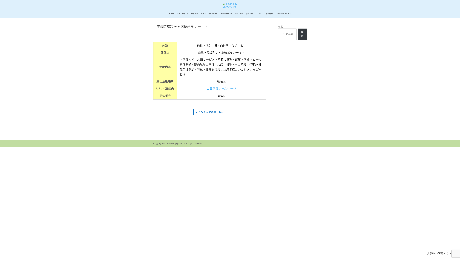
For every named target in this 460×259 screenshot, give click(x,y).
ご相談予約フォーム (283, 14)
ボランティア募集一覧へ (210, 112)
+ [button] (450, 253)
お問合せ (269, 14)
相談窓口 (194, 14)
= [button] (454, 253)
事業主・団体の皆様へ (209, 14)
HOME (171, 14)
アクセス (259, 14)
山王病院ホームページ (221, 88)
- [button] (446, 253)
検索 (280, 26)
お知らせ (249, 14)
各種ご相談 (181, 14)
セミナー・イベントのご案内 (232, 14)
